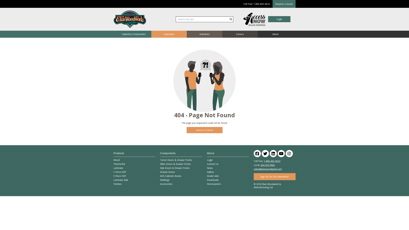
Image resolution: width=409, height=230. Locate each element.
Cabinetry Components (134, 34)
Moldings (165, 179)
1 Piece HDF (119, 171)
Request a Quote (284, 3)
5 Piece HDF (119, 175)
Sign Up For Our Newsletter (274, 176)
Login (279, 19)
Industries (205, 34)
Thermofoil (119, 163)
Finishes (117, 183)
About (275, 34)
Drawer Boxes (167, 171)
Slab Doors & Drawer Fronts (175, 167)
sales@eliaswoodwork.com (268, 169)
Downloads (213, 179)
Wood (116, 159)
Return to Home (204, 130)
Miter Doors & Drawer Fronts (175, 163)
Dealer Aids (213, 175)
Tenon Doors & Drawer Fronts (176, 159)
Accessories (166, 183)
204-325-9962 (267, 165)
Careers (240, 34)
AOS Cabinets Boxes (170, 175)
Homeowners (214, 183)
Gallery (210, 171)
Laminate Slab (120, 179)
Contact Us (212, 163)
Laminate (118, 167)
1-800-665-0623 (272, 161)
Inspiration (169, 34)
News (210, 167)
